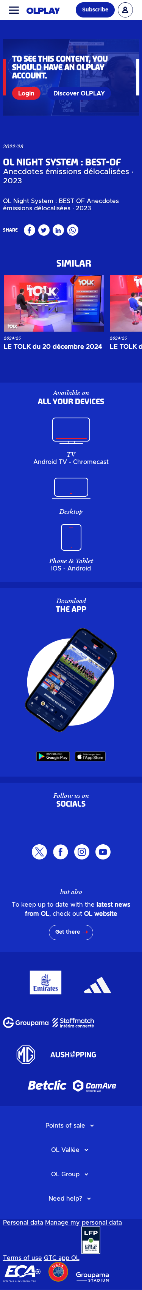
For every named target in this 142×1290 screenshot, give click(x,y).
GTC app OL (62, 1258)
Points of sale (65, 1126)
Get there (67, 932)
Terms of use (22, 1258)
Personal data (23, 1223)
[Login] (125, 9)
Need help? (65, 1199)
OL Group (65, 1174)
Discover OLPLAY (79, 94)
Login (26, 94)
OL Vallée (65, 1150)
